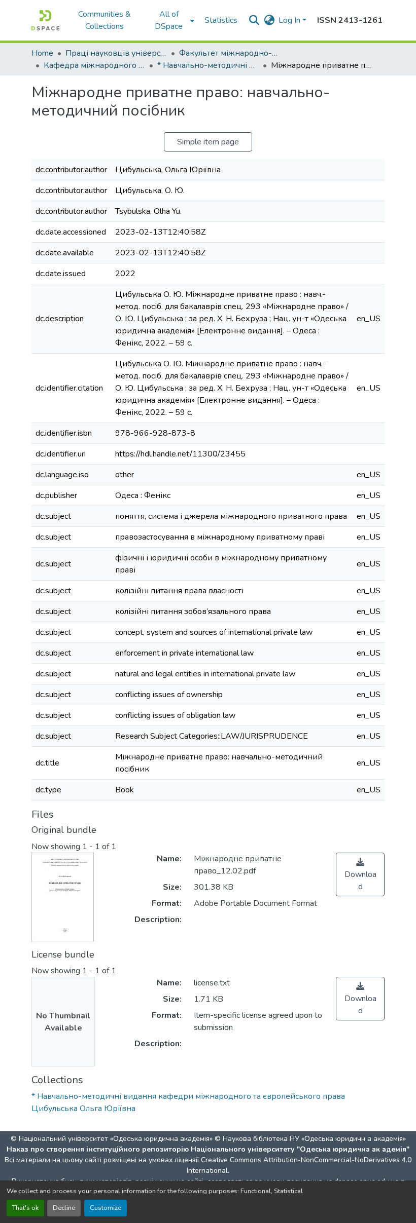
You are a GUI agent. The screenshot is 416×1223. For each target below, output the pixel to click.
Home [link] (42, 53)
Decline (64, 1207)
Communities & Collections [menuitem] (104, 20)
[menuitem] (172, 20)
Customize (105, 1207)
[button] (45, 20)
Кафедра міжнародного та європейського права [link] (94, 65)
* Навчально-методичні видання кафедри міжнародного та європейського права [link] (208, 65)
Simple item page (208, 141)
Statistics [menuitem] (220, 20)
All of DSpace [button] (169, 20)
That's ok (25, 1207)
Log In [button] (290, 20)
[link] (360, 874)
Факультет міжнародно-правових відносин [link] (230, 53)
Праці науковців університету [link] (116, 53)
